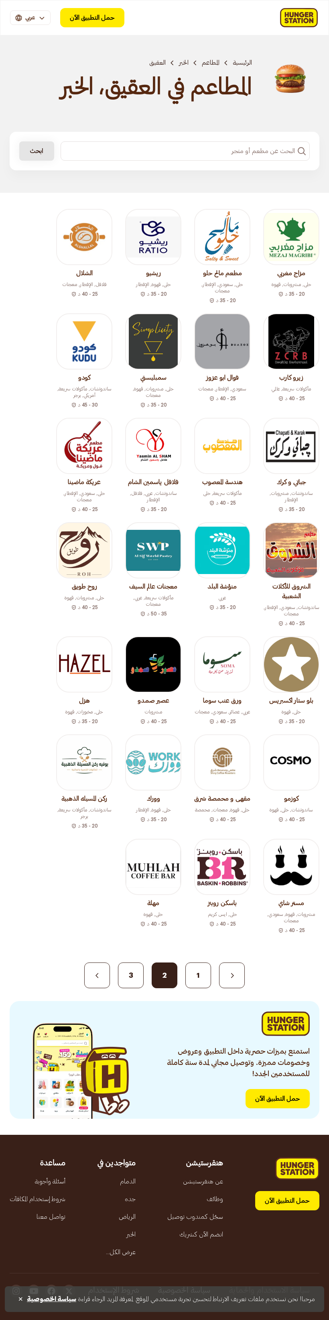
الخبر (184, 62)
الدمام (128, 1181)
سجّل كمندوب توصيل (195, 1217)
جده (130, 1199)
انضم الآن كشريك (201, 1234)
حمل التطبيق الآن (92, 17)
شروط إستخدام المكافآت (37, 1199)
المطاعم (210, 62)
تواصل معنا (51, 1217)
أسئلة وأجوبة (50, 1181)
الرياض (127, 1217)
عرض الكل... (121, 1252)
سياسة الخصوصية (51, 1299)
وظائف (215, 1199)
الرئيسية (242, 62)
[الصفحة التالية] (97, 975)
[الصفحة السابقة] (232, 975)
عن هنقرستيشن (203, 1181)
